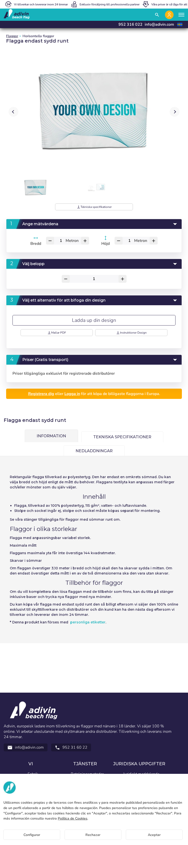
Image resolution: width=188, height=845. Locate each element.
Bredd (35, 243)
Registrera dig (41, 393)
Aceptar (154, 835)
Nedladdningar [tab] (94, 451)
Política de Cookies (72, 818)
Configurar (32, 835)
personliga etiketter (88, 622)
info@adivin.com (159, 24)
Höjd (105, 243)
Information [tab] (51, 436)
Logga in (72, 393)
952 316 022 (130, 24)
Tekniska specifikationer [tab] (122, 437)
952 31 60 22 (71, 747)
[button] (174, 112)
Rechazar (92, 835)
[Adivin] (17, 15)
